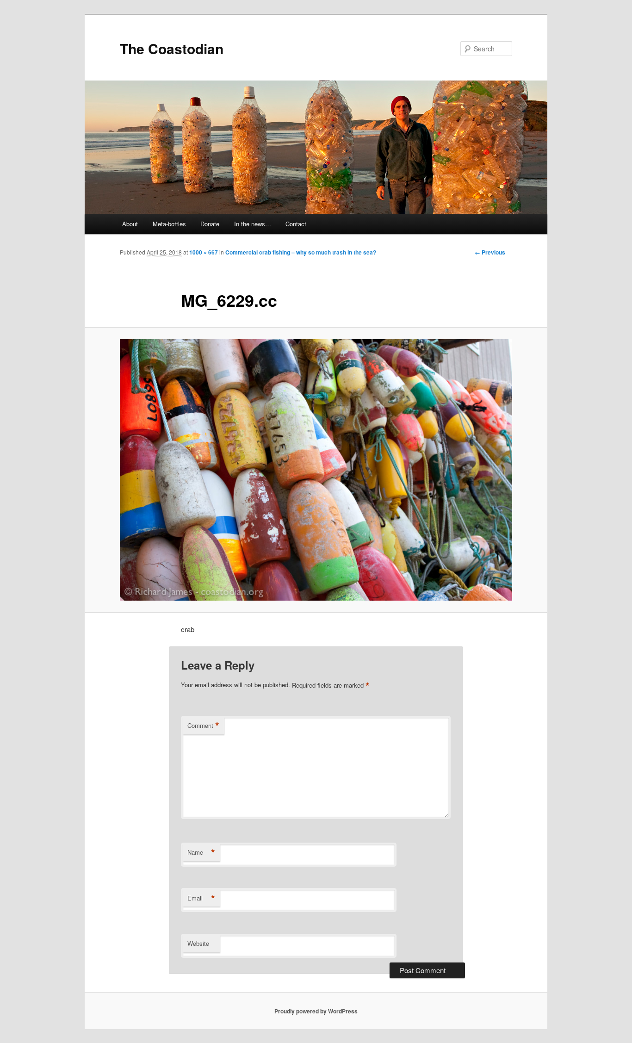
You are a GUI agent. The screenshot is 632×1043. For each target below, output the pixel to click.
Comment (203, 725)
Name (201, 852)
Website (198, 943)
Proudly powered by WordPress (316, 1011)
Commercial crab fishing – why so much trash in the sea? (300, 252)
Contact (295, 223)
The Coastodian (171, 48)
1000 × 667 (203, 252)
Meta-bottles (169, 223)
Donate (209, 223)
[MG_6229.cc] (316, 470)
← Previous (490, 252)
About (130, 223)
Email (201, 898)
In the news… (252, 223)
